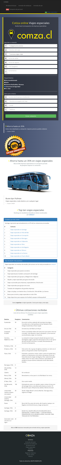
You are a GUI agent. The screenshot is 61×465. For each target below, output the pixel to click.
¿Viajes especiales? (52, 12)
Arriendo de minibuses (25, 5)
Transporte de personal (14, 9)
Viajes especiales (30, 447)
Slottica (30, 456)
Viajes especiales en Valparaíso (19, 241)
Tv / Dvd (8, 88)
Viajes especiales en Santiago (18, 229)
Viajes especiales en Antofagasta (19, 247)
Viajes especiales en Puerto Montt (19, 256)
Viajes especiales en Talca (17, 244)
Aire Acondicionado (11, 80)
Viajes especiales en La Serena (18, 253)
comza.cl (31, 214)
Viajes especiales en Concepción (19, 235)
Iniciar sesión (30, 454)
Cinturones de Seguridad (13, 86)
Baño (7, 82)
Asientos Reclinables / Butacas (15, 84)
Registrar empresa (30, 453)
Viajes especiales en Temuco (18, 250)
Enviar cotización (31, 116)
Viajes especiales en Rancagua (18, 238)
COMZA (6, 2)
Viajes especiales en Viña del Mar (19, 232)
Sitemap (30, 449)
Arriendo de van (38, 5)
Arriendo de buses (11, 5)
